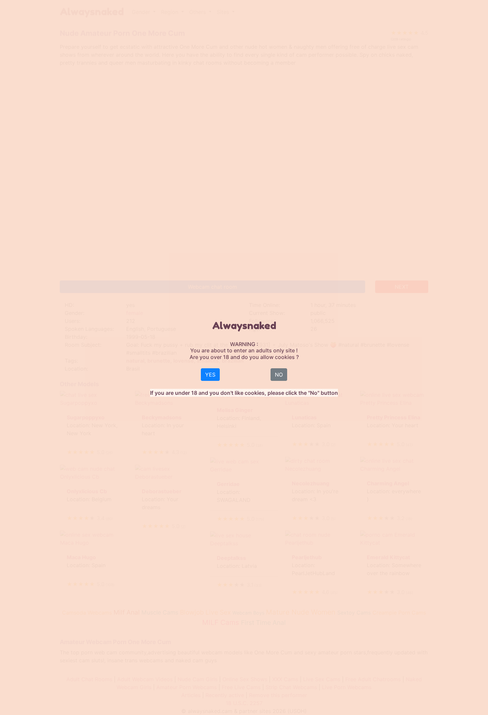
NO (279, 374)
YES (210, 374)
